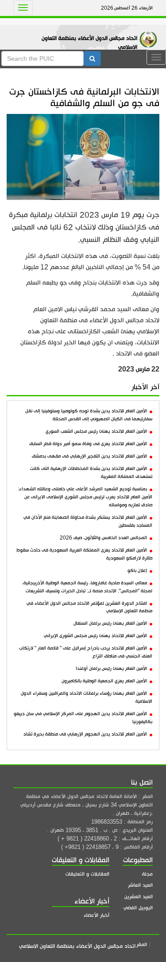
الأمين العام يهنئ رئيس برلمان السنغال (110, 623)
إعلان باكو (137, 570)
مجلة (147, 874)
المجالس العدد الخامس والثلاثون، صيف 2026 (103, 538)
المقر (141, 944)
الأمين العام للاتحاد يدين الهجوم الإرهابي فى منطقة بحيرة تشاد (85, 734)
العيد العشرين (138, 896)
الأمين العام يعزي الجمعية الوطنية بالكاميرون (104, 681)
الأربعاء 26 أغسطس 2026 (127, 8)
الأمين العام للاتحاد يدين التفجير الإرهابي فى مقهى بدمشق (89, 456)
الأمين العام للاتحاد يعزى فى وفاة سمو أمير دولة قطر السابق (88, 444)
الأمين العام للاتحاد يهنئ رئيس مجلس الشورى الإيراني (95, 636)
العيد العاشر (140, 885)
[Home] (150, 30)
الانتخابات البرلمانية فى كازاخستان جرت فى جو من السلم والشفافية (84, 97)
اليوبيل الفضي (138, 907)
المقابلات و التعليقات (87, 874)
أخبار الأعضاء (96, 915)
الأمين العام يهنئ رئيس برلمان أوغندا (111, 668)
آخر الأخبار (145, 387)
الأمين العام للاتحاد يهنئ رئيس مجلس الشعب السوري (96, 431)
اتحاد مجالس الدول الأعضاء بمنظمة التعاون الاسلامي (89, 43)
